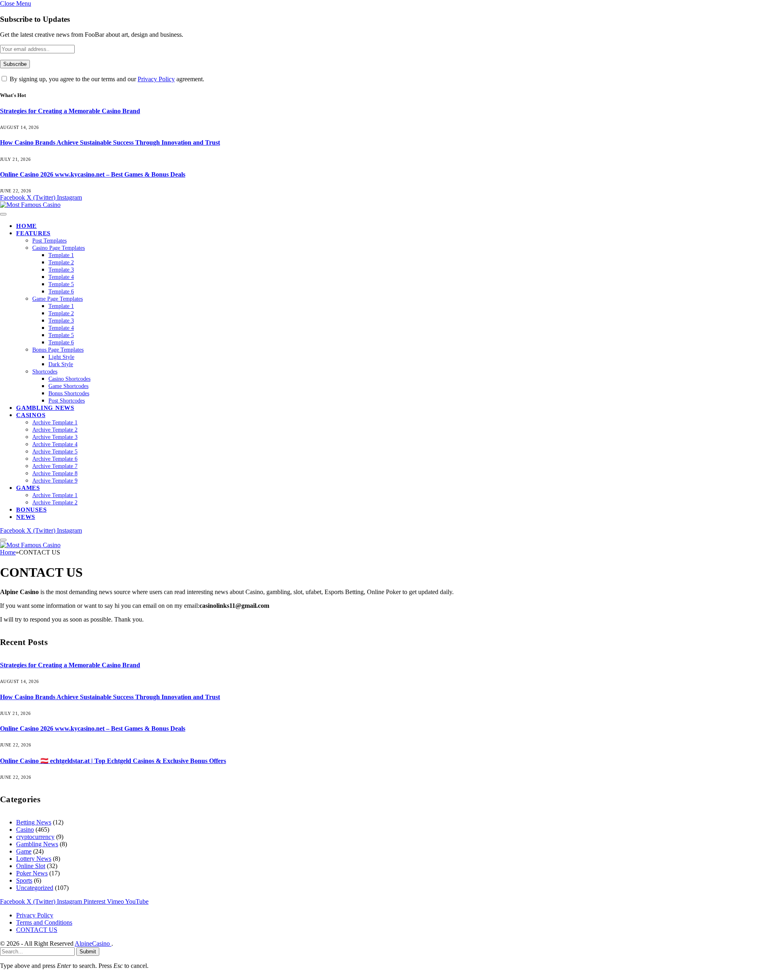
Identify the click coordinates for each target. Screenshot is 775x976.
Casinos (30, 415)
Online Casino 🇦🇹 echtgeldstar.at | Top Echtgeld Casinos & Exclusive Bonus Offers (113, 760)
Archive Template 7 (55, 466)
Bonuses (31, 509)
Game (23, 851)
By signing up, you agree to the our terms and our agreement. (106, 79)
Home (26, 226)
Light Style (61, 357)
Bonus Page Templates (58, 350)
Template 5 (61, 284)
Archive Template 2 (55, 430)
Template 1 (61, 255)
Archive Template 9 (55, 481)
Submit (88, 952)
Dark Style (60, 364)
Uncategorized (34, 887)
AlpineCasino (93, 943)
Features (33, 233)
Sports (24, 880)
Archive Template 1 (55, 422)
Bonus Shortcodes (68, 393)
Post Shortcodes (66, 401)
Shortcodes (44, 372)
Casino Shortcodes (69, 379)
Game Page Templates (57, 299)
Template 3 (61, 270)
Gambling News (45, 408)
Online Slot (30, 865)
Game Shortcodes (68, 386)
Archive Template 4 (55, 444)
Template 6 (61, 292)
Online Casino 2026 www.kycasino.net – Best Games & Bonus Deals (92, 174)
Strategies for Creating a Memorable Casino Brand (70, 111)
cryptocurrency (35, 836)
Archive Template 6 (55, 459)
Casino (25, 829)
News (25, 517)
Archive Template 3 (55, 437)
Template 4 (61, 277)
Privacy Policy (156, 79)
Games (28, 488)
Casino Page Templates (58, 248)
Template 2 (61, 262)
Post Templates (49, 241)
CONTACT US (36, 929)
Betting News (33, 822)
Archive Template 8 (55, 473)
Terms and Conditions (44, 922)
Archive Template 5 (55, 452)
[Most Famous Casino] (30, 204)
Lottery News (33, 858)
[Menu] (3, 214)
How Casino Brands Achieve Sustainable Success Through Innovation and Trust (110, 142)
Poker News (32, 873)
